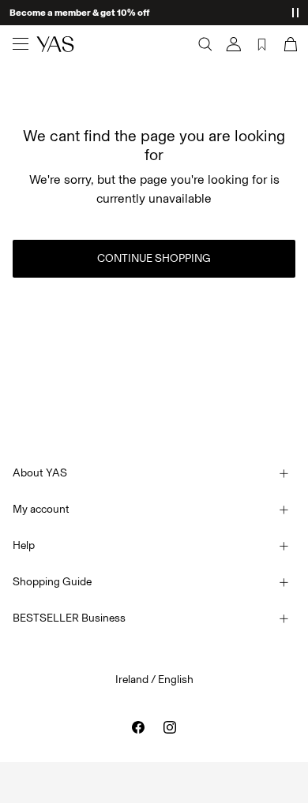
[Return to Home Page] (55, 44)
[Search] (205, 44)
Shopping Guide (52, 581)
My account (41, 509)
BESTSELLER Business (69, 618)
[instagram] (169, 727)
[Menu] (20, 44)
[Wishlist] (262, 44)
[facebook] (138, 727)
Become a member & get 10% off (79, 12)
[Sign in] (233, 44)
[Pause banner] (295, 12)
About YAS (40, 473)
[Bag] (289, 44)
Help (24, 545)
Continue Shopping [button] (154, 258)
